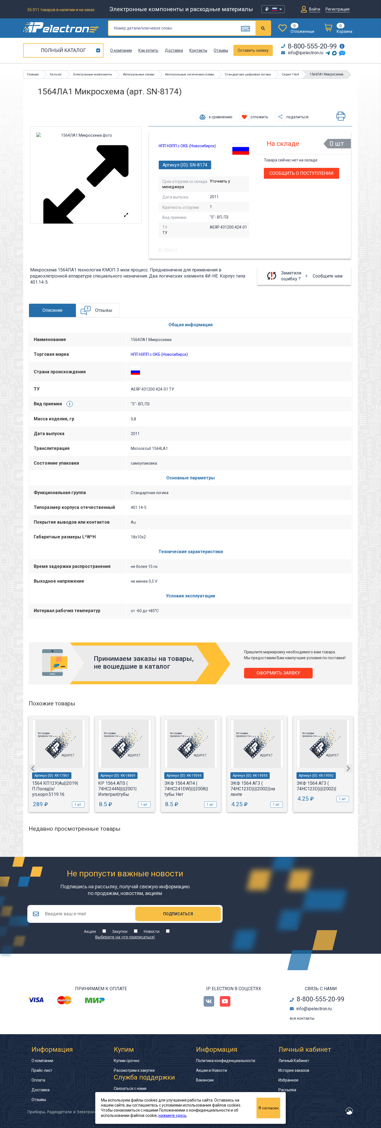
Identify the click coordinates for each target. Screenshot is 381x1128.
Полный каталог (63, 50)
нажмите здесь (172, 1115)
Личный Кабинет (293, 1060)
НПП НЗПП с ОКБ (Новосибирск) (187, 146)
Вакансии (205, 1080)
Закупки (119, 931)
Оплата (38, 1080)
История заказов (293, 1070)
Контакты (198, 50)
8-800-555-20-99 (312, 46)
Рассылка (287, 1090)
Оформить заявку (278, 673)
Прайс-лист (42, 1070)
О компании (121, 50)
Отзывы (221, 50)
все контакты (302, 1018)
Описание (52, 310)
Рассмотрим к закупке (134, 1070)
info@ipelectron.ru (305, 52)
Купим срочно (126, 1060)
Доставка (174, 50)
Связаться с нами (130, 1088)
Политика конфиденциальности (225, 1060)
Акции (90, 931)
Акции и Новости (211, 1070)
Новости (152, 931)
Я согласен (268, 1108)
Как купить (148, 50)
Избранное (288, 1080)
